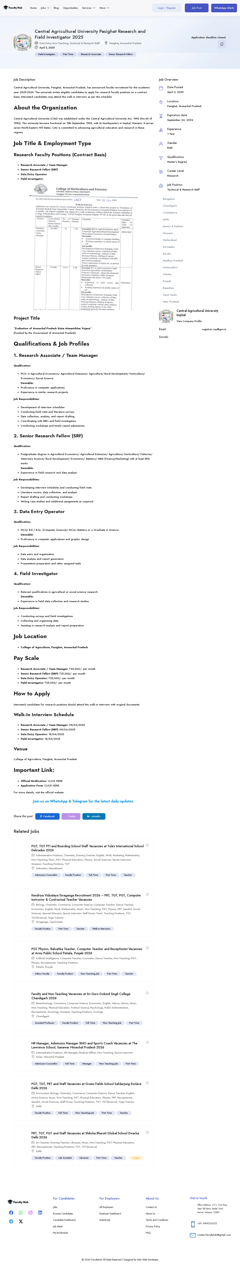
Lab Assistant (65, 1157)
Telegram (79, 801)
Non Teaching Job (90, 973)
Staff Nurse (89, 913)
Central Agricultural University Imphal (197, 313)
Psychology (96, 1007)
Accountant (42, 1093)
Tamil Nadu (56, 922)
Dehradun (41, 868)
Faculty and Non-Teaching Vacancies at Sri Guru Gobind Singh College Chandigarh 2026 (80, 996)
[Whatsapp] (20, 1212)
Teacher (128, 875)
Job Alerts (58, 1226)
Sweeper (36, 864)
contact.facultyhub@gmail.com (214, 1235)
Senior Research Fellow (121, 54)
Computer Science (82, 904)
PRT (120, 909)
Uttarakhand (55, 868)
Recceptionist (48, 962)
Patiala (40, 967)
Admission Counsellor (46, 875)
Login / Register (167, 8)
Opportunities (70, 8)
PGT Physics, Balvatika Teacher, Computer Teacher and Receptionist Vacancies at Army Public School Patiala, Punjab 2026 (86, 951)
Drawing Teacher (85, 855)
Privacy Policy (153, 1226)
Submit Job (104, 1220)
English (100, 855)
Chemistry (69, 855)
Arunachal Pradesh (130, 43)
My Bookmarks (60, 1232)
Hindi (108, 855)
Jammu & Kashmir (173, 226)
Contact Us (151, 1207)
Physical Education (72, 859)
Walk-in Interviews (101, 928)
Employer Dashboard (110, 1213)
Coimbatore (170, 213)
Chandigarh (42, 1016)
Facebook (49, 816)
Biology (40, 904)
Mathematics (132, 855)
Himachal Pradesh (54, 1057)
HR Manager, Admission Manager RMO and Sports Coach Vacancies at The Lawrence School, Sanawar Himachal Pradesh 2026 (84, 1045)
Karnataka (169, 247)
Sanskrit (127, 909)
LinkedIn (95, 816)
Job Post (196, 8)
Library (124, 1003)
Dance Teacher (124, 904)
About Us (150, 1213)
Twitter (71, 816)
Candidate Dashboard (64, 1220)
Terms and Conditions (157, 1220)
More (103, 8)
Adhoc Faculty (42, 973)
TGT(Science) (39, 917)
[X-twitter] (20, 1221)
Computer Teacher (104, 904)
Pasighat (114, 43)
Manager (87, 1063)
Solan (39, 1057)
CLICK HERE (55, 781)
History (115, 1003)
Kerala (167, 254)
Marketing (118, 855)
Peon (51, 859)
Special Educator (52, 913)
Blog (56, 8)
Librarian (75, 1142)
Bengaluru (169, 199)
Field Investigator (46, 54)
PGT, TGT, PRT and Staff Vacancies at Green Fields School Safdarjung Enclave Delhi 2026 (86, 1086)
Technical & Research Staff (84, 43)
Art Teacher (42, 1142)
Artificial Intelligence (47, 958)
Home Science (39, 1097)
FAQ (148, 1232)
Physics (88, 859)
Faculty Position (73, 875)
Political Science (80, 1007)
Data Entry (45, 43)
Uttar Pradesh (171, 302)
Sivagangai (42, 922)
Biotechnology (44, 1003)
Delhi (39, 1106)
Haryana (168, 233)
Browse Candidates (63, 1213)
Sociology (53, 1012)
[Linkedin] (40, 1212)
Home (33, 8)
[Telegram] (11, 1221)
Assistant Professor (44, 1023)
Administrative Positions (49, 855)
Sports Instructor (121, 859)
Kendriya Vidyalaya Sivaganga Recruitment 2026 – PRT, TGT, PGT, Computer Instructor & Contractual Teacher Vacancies (86, 897)
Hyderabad (170, 240)
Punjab (49, 967)
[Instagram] (30, 1212)
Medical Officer (87, 1052)
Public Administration (116, 1007)
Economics (37, 909)
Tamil (99, 913)
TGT (67, 864)
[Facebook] (11, 1212)
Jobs (44, 8)
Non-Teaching (60, 43)
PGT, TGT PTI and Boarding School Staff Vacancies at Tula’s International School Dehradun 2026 (87, 848)
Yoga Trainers (55, 917)
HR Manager (70, 1052)
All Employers (106, 1207)
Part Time (68, 54)
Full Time (93, 875)
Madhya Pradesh (173, 261)
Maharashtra (170, 267)
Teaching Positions (53, 864)
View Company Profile (189, 321)
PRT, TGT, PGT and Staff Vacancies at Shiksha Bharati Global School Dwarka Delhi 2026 (85, 1135)
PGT (58, 859)
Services (87, 8)
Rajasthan (168, 288)
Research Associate (91, 54)
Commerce (64, 904)
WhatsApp (58, 801)
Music (80, 909)
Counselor (88, 958)
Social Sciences (102, 859)
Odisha (167, 274)
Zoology (98, 1012)
